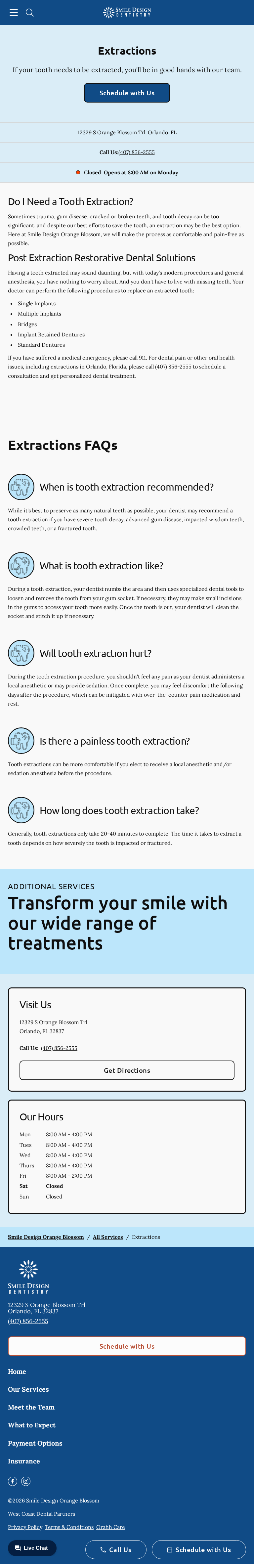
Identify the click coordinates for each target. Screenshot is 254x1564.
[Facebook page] (12, 1481)
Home (17, 1371)
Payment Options (35, 1443)
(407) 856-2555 (136, 152)
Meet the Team (31, 1407)
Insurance (24, 1461)
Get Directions (127, 1070)
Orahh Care (110, 1527)
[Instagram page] (25, 1481)
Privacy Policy (25, 1527)
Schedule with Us (127, 92)
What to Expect (32, 1425)
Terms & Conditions (69, 1527)
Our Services (28, 1389)
